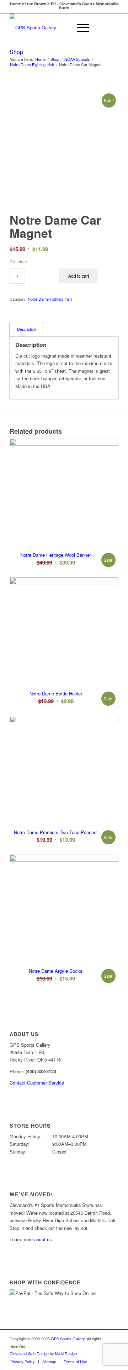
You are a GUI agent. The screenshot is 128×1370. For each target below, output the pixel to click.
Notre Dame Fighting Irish (50, 299)
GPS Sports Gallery (68, 1338)
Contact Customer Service (37, 1082)
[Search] (63, 27)
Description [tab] (26, 329)
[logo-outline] (53, 27)
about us (43, 1239)
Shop (16, 52)
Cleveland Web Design (29, 1353)
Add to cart (78, 276)
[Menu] (79, 27)
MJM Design (66, 1353)
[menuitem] (63, 27)
